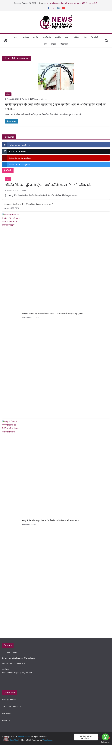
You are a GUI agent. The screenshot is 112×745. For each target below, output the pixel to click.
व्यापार (67, 37)
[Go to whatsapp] (105, 737)
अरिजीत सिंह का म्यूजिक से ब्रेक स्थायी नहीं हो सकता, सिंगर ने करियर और (48, 185)
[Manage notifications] (6, 739)
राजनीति (58, 37)
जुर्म (45, 44)
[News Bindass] (5, 40)
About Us (6, 720)
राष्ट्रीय (35, 37)
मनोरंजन (76, 37)
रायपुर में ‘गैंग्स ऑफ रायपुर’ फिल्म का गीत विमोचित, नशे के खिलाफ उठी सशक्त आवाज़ (50, 520)
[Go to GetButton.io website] (105, 742)
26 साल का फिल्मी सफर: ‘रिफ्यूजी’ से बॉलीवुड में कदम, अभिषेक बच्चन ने (28, 204)
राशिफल (53, 44)
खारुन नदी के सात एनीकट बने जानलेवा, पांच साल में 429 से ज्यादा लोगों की (71, 3)
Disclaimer (6, 713)
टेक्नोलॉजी (94, 37)
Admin (24, 99)
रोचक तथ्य (64, 44)
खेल (85, 37)
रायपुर (16, 37)
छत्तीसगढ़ (26, 37)
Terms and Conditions (11, 706)
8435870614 (19, 663)
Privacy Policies (9, 699)
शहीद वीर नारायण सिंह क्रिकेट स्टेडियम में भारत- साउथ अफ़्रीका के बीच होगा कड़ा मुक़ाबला (52, 314)
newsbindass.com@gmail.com (22, 658)
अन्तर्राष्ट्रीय (47, 37)
